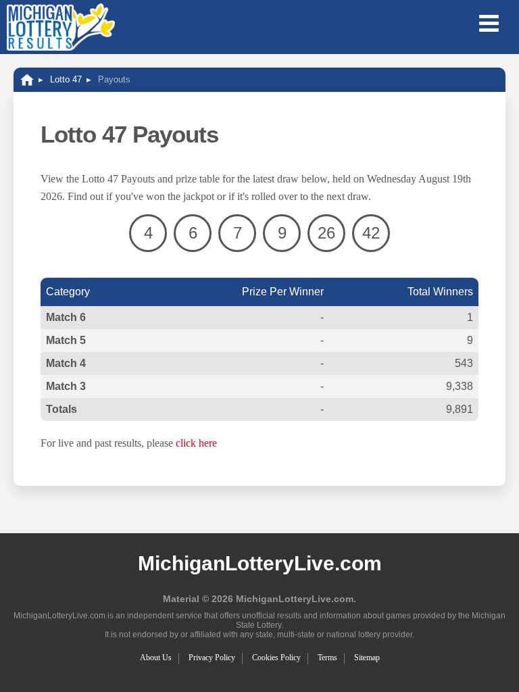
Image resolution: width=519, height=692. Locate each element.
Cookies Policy (276, 657)
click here (196, 443)
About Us (156, 657)
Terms (327, 657)
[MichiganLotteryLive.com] (27, 79)
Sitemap (367, 657)
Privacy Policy (212, 657)
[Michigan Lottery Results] (60, 27)
